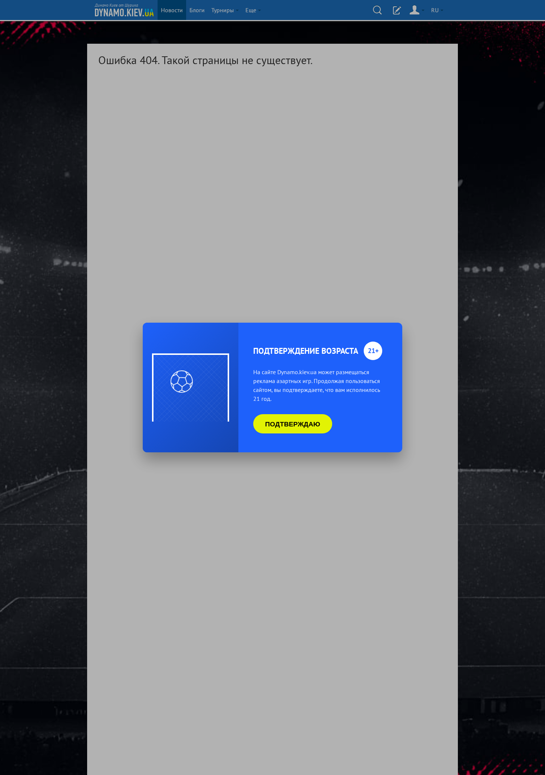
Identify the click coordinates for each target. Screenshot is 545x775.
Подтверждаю (292, 424)
